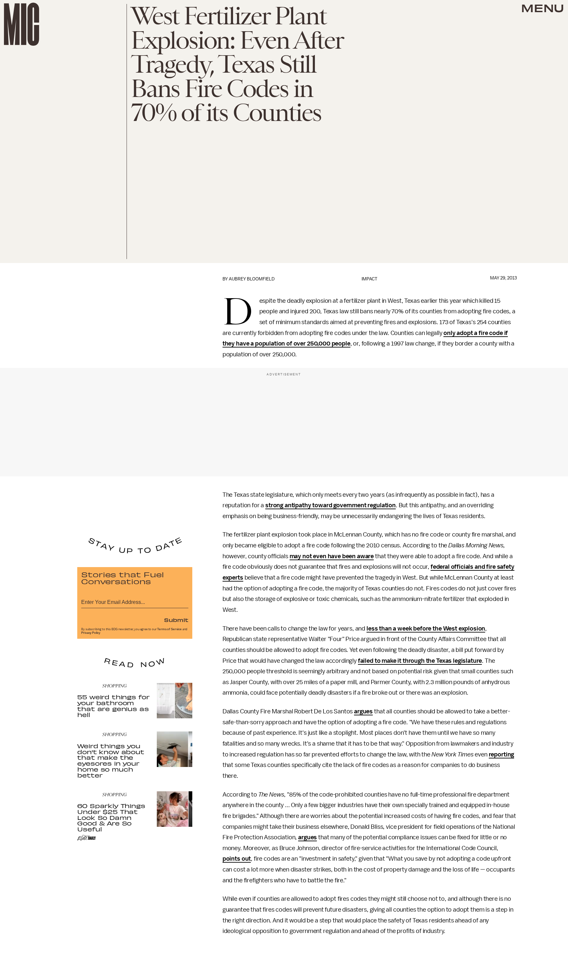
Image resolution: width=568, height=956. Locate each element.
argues (363, 711)
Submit (176, 619)
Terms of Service (169, 629)
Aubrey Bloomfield (252, 278)
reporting (501, 754)
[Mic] (21, 24)
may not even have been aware (332, 556)
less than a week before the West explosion (426, 628)
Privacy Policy (90, 632)
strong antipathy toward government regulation (330, 505)
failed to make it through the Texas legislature (420, 660)
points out (237, 858)
